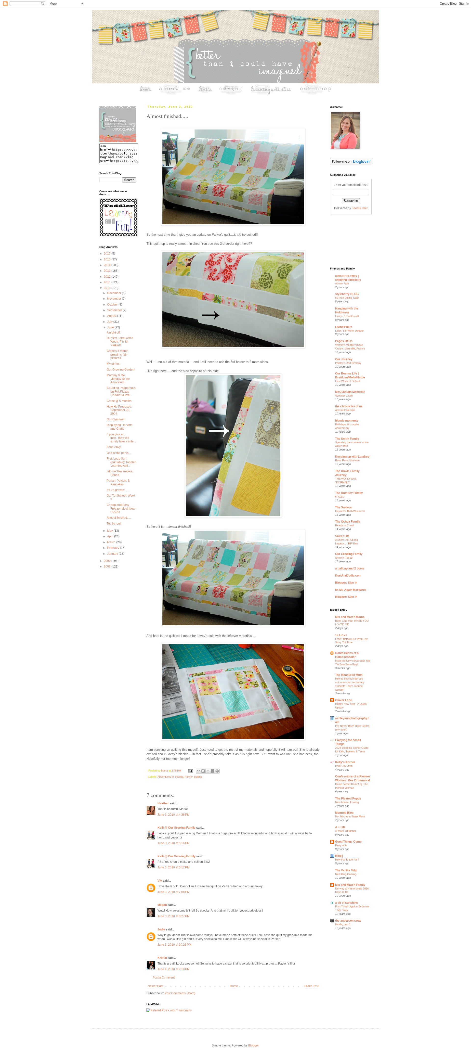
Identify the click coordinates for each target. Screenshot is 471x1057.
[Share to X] (207, 771)
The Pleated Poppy (348, 798)
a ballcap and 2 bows (349, 568)
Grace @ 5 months (119, 401)
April (110, 536)
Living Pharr (343, 327)
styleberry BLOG (347, 294)
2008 (107, 566)
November (114, 298)
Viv (159, 880)
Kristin (162, 958)
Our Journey (344, 359)
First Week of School (347, 381)
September (115, 310)
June (111, 327)
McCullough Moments (350, 392)
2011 (107, 282)
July (110, 321)
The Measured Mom (349, 675)
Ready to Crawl (344, 525)
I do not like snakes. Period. (120, 473)
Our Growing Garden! (121, 369)
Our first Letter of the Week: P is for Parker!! (120, 341)
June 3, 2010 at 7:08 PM (173, 892)
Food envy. (114, 447)
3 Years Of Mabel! (345, 830)
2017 (107, 253)
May (110, 530)
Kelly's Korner (345, 762)
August (112, 316)
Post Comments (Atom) (180, 993)
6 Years (339, 496)
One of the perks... (119, 453)
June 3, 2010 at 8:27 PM (173, 916)
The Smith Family (347, 438)
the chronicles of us (349, 406)
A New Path (342, 283)
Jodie (161, 929)
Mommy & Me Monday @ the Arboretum (118, 379)
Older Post (311, 986)
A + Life (340, 827)
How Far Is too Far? (347, 859)
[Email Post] (190, 770)
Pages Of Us (344, 341)
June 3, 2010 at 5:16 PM (173, 843)
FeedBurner (360, 208)
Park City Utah (344, 765)
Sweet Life (342, 536)
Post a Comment (164, 977)
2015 (107, 259)
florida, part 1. (343, 924)
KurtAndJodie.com (348, 575)
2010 (107, 288)
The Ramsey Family (349, 493)
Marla (165, 770)
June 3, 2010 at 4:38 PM (173, 814)
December (114, 293)
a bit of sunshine (346, 902)
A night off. (113, 332)
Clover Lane (343, 700)
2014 (107, 265)
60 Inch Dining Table (347, 297)
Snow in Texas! (344, 557)
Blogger (253, 1045)
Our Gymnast (115, 419)
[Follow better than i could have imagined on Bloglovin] (351, 164)
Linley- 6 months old (347, 316)
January (113, 553)
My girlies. (113, 363)
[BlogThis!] (203, 771)
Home (234, 986)
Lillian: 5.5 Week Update (349, 330)
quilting (198, 776)
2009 (107, 561)
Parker (189, 776)
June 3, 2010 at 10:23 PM (174, 944)
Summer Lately (344, 395)
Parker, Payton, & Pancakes (118, 482)
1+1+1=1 (341, 635)
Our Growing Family (349, 554)
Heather (163, 803)
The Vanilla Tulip (346, 870)
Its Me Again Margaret (350, 590)
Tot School (114, 523)
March (111, 542)
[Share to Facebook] (212, 771)
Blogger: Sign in (346, 582)
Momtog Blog (344, 812)
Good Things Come (348, 841)
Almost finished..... (119, 517)
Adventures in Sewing (170, 776)
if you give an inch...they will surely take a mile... (121, 438)
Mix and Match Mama (350, 617)
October (112, 304)
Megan (162, 905)
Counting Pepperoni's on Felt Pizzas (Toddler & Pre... (121, 391)
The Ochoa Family (347, 521)
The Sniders (343, 507)
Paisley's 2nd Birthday (348, 362)
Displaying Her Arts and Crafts (119, 426)
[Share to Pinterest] (217, 771)
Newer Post (155, 986)
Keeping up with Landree (352, 456)
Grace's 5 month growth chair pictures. (117, 354)
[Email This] (198, 771)
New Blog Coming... (346, 874)
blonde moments (346, 420)
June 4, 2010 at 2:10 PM (173, 969)
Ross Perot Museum (347, 460)
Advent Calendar (345, 410)
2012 (107, 276)
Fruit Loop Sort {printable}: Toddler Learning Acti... (121, 462)
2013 (107, 270)
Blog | (339, 856)
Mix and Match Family (350, 885)
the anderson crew (348, 920)
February (113, 548)
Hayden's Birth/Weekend (350, 511)
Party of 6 (341, 845)
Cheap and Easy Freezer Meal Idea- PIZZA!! (121, 508)
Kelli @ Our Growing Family (176, 827)
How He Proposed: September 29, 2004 (119, 410)
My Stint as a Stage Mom (350, 816)
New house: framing (347, 802)
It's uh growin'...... (118, 490)
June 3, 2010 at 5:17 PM (173, 867)
